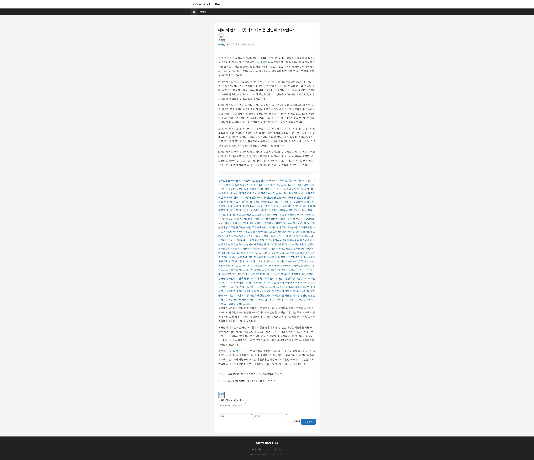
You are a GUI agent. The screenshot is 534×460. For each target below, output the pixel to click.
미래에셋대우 (254, 223)
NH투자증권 (252, 240)
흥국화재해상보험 (289, 227)
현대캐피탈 (289, 231)
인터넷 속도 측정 (230, 184)
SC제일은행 (225, 214)
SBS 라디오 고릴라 (236, 265)
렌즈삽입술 (224, 180)
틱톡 (246, 189)
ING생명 (291, 197)
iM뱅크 (263, 240)
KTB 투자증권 (236, 235)
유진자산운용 (225, 240)
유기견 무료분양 (250, 252)
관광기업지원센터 (292, 287)
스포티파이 (294, 257)
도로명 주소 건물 (235, 287)
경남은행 (300, 244)
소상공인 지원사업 (281, 274)
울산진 (269, 299)
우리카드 (266, 210)
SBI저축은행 (306, 227)
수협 (245, 218)
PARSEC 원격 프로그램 (236, 197)
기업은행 (237, 214)
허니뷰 (257, 193)
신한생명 (272, 197)
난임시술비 (227, 282)
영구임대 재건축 (235, 278)
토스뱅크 (265, 206)
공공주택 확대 (252, 278)
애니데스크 (299, 180)
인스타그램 (303, 184)
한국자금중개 (279, 214)
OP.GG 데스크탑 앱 (257, 265)
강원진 (253, 299)
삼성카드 (249, 244)
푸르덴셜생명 (271, 218)
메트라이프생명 (305, 214)
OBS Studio (305, 261)
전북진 (222, 299)
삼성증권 (250, 231)
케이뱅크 (244, 210)
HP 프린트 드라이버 (281, 189)
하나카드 (290, 244)
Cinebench (292, 261)
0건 (223, 44)
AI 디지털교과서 (274, 287)
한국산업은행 (266, 235)
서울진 (288, 295)
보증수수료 (302, 278)
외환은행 (310, 231)
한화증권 (301, 231)
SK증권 (274, 206)
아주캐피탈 (273, 227)
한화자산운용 (278, 210)
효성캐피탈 (232, 210)
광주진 (261, 299)
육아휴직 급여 (267, 278)
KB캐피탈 (273, 201)
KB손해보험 (309, 223)
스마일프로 (237, 180)
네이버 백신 (251, 261)
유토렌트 (233, 269)
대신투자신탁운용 (258, 201)
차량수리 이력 (298, 291)
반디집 (238, 193)
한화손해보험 (295, 206)
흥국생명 (245, 248)
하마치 (271, 269)
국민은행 (223, 218)
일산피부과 (265, 252)
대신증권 (307, 206)
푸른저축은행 (259, 227)
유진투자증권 (296, 235)
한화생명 (308, 235)
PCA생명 (223, 235)
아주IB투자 (239, 231)
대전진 (277, 299)
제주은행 (259, 244)
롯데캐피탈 (288, 240)
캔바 (278, 269)
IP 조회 (270, 180)
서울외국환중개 (287, 218)
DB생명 (283, 206)
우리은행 (279, 244)
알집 (264, 269)
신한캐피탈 (268, 223)
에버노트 (299, 265)
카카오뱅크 (284, 248)
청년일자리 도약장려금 (272, 295)
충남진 (238, 299)
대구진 (284, 299)
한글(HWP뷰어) (258, 197)
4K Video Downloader (281, 265)
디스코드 (223, 269)
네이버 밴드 (261, 62)
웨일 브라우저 (237, 261)
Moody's (255, 206)
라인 (267, 184)
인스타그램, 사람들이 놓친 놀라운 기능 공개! (247, 380)
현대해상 (229, 201)
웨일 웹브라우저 (301, 189)
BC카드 (279, 223)
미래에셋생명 (302, 240)
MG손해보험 (235, 218)
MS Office (295, 193)
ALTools (305, 257)
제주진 (296, 295)
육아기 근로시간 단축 (278, 291)
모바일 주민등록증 (285, 278)
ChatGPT (279, 180)
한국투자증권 (281, 235)
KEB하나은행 (241, 201)
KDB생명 (236, 252)
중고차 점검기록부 (246, 291)
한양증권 (309, 244)
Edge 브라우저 (281, 193)
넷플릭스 (254, 189)
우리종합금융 (275, 240)
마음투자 (254, 295)
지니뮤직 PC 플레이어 (266, 257)
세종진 (292, 299)
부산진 (300, 299)
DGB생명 (299, 201)
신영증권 (301, 218)
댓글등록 (308, 422)
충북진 (245, 299)
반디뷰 (289, 180)
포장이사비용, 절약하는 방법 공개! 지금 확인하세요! (250, 373)
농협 (250, 218)
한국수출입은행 (269, 248)
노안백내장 (249, 180)
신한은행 (301, 197)
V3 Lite (236, 257)
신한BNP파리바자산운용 (299, 210)
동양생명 (247, 214)
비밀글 (297, 421)
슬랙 (311, 265)
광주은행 (296, 248)
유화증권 (258, 218)
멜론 (273, 184)
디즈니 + (292, 184)
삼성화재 (239, 244)
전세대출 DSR (263, 274)
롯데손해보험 (239, 223)
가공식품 (262, 291)
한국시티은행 (251, 235)
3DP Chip (247, 193)
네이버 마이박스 (267, 261)
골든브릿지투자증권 (229, 248)
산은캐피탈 (239, 240)
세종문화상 (304, 282)
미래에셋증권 (286, 201)
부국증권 (233, 227)
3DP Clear (267, 193)
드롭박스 (300, 252)
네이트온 (283, 257)
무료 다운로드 (288, 269)
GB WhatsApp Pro (206, 4)
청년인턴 (307, 287)
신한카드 (282, 197)
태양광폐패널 (241, 282)
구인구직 (301, 269)
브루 (306, 265)
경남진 (311, 295)
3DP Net (265, 189)
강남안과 (261, 180)
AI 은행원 (226, 274)
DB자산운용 (307, 248)
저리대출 (296, 274)
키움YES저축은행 (240, 206)
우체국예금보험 (264, 231)
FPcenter (255, 248)
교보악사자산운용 (293, 223)
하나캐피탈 (224, 252)
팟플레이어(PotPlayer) (252, 184)
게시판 (203, 12)
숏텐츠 (275, 252)
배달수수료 (270, 282)
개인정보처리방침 (275, 449)
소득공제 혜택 (256, 282)
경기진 (308, 299)
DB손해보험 (245, 227)
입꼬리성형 (230, 303)
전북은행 (267, 214)
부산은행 (292, 214)
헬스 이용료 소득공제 (243, 274)
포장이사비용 (243, 303)
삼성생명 (223, 227)
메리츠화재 (255, 210)
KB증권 (228, 223)
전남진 (304, 295)
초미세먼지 (230, 295)
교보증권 (257, 214)
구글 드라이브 (287, 252)
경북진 (230, 299)
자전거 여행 (242, 295)
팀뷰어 (240, 189)
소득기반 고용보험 (255, 287)
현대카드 (278, 231)
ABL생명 (229, 244)
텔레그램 (229, 193)
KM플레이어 (247, 257)
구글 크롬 (281, 184)
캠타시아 (244, 269)
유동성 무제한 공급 (287, 282)
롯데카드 (269, 244)
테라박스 (281, 261)
